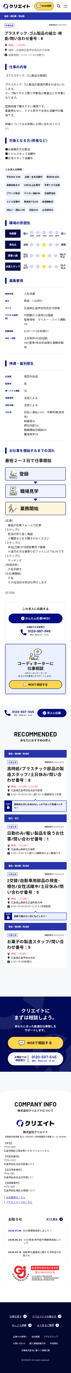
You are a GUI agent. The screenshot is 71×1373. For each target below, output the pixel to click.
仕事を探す (16, 1316)
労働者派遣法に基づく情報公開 (35, 1350)
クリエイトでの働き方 (44, 1316)
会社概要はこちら (15, 1197)
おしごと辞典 (19, 1325)
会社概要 (35, 1336)
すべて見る (52, 1219)
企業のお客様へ (20, 1336)
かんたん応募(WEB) (37, 618)
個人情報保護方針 (37, 1343)
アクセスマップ (51, 1336)
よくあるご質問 (45, 1325)
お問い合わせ (19, 1343)
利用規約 (54, 1343)
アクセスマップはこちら (19, 1202)
